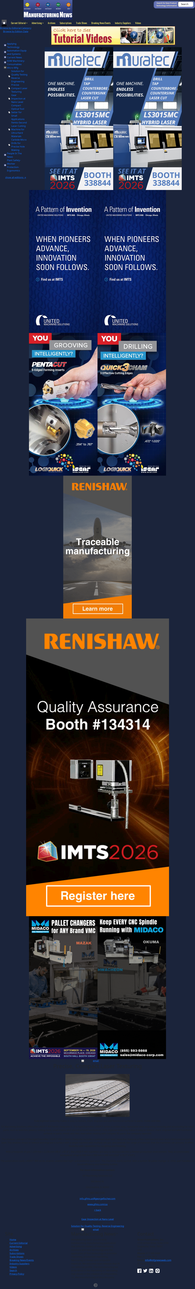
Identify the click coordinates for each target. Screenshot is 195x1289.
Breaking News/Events (101, 23)
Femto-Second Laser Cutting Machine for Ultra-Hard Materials (19, 129)
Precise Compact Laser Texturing (19, 88)
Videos (138, 23)
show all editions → (15, 177)
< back (97, 1210)
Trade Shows (81, 23)
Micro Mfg (12, 67)
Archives (51, 23)
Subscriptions (66, 23)
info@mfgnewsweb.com (158, 1260)
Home (13, 1239)
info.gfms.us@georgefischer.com (97, 1198)
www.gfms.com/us (97, 1204)
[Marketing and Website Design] (96, 1285)
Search (13, 1270)
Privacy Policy (17, 1273)
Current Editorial (18, 23)
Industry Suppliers (123, 23)
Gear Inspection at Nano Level (18, 99)
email (96, 1060)
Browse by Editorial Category (15, 28)
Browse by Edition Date (15, 31)
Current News (14, 57)
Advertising (37, 23)
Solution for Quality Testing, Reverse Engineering (97, 1226)
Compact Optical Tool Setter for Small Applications (18, 112)
